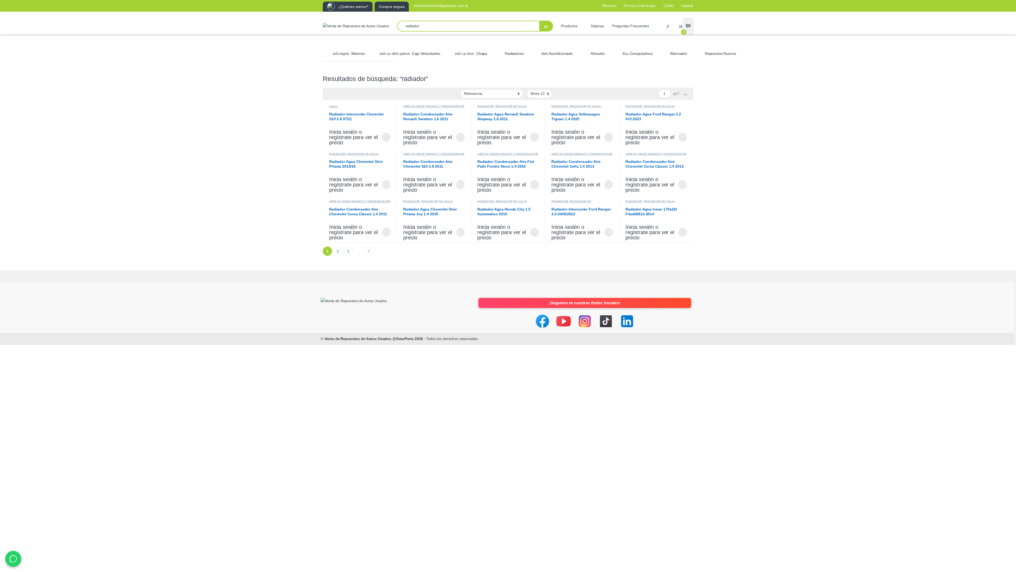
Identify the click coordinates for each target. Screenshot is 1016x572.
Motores (358, 53)
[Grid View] (330, 93)
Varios (333, 107)
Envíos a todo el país (640, 6)
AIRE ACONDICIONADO (420, 107)
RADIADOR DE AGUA (511, 107)
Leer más (386, 137)
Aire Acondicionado (557, 53)
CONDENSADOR (451, 107)
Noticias (597, 26)
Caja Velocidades (426, 53)
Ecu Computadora (637, 53)
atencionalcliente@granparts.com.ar (441, 6)
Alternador (678, 53)
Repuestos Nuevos (720, 53)
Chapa (481, 53)
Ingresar (687, 6)
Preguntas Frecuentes (630, 26)
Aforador (598, 53)
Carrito (668, 6)
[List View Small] (353, 93)
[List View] (345, 93)
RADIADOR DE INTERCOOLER (571, 203)
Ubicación (609, 6)
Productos (569, 26)
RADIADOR (485, 107)
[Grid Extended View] (337, 93)
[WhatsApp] (13, 559)
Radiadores (514, 53)
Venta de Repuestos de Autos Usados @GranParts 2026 (373, 339)
